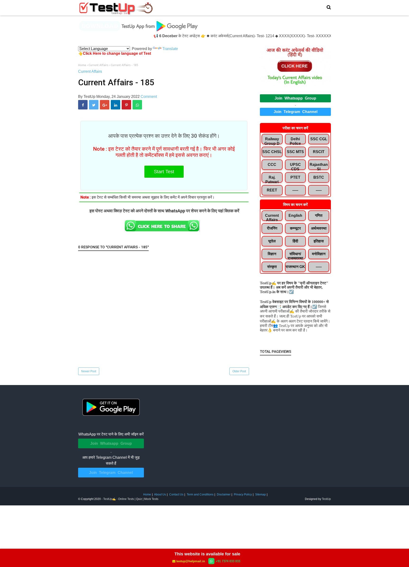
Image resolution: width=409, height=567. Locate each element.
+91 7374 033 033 (228, 561)
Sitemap (260, 494)
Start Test (164, 171)
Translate (170, 49)
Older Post (239, 371)
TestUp (326, 499)
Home (147, 494)
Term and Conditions (200, 494)
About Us (160, 494)
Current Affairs (90, 71)
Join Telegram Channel (295, 112)
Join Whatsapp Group (295, 98)
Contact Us (176, 494)
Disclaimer (224, 494)
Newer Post (88, 371)
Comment (149, 97)
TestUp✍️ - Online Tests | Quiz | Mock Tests (130, 499)
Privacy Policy (243, 494)
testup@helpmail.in (190, 561)
